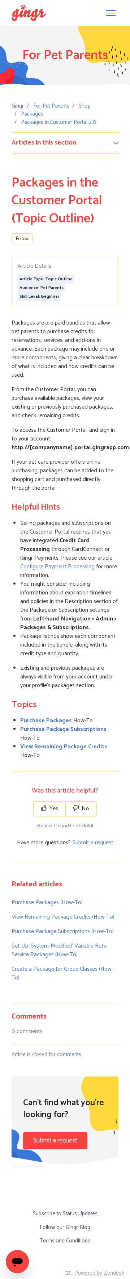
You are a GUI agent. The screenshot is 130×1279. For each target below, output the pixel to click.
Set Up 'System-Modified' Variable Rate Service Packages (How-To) (59, 950)
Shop (85, 105)
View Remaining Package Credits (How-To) (63, 917)
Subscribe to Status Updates (65, 1213)
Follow (22, 239)
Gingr (18, 105)
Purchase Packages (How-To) (47, 902)
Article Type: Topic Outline (46, 279)
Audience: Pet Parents (42, 287)
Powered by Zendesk (99, 1273)
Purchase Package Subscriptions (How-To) (63, 931)
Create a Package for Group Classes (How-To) (62, 973)
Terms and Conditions (65, 1240)
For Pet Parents (51, 105)
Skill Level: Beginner (39, 296)
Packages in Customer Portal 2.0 (58, 122)
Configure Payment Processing (57, 567)
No (84, 809)
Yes (53, 809)
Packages (32, 113)
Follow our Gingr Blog (65, 1227)
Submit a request (92, 843)
